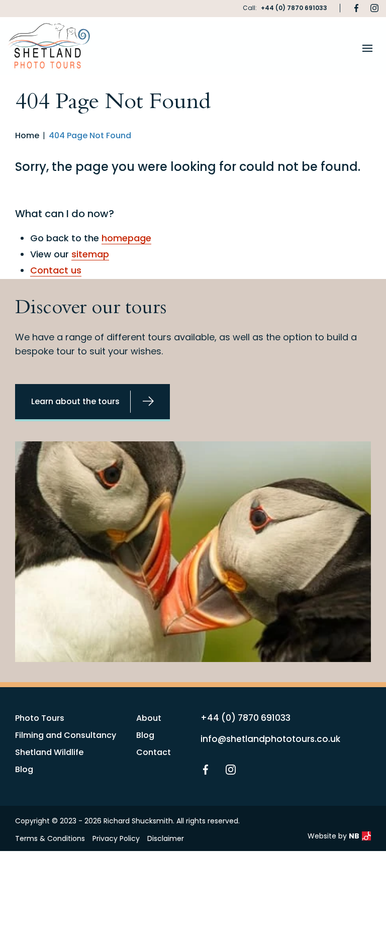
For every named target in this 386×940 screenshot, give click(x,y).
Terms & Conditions (50, 838)
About (148, 718)
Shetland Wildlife (49, 752)
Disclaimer (165, 838)
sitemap (90, 254)
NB (354, 836)
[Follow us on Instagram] (374, 8)
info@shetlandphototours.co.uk (270, 739)
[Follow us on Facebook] (356, 8)
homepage (126, 238)
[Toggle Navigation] (367, 48)
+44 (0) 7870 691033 (294, 8)
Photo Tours (39, 718)
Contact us (55, 270)
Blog (24, 769)
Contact (153, 752)
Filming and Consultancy (65, 735)
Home (27, 135)
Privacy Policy (116, 838)
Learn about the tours (75, 401)
